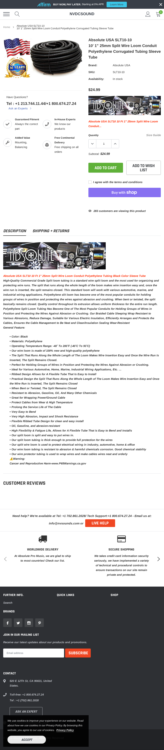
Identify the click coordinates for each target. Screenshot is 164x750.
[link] (7, 622)
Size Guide (153, 135)
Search (7, 602)
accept (26, 740)
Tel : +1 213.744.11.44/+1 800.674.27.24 (41, 103)
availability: (96, 79)
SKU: (91, 72)
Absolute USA (121, 65)
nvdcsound (82, 14)
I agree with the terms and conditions (117, 182)
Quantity (93, 135)
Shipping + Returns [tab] (50, 231)
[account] (148, 14)
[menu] (6, 14)
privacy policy (65, 730)
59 (95, 211)
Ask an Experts (19, 108)
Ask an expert (26, 711)
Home (6, 27)
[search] (17, 14)
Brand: (92, 65)
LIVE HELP (100, 523)
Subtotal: (94, 154)
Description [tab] (14, 231)
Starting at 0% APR (88, 4)
